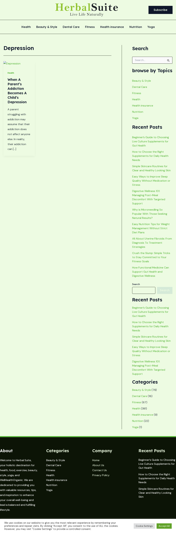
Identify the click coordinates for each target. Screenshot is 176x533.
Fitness (90, 27)
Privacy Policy (100, 475)
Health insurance (112, 27)
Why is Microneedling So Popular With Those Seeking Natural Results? (149, 214)
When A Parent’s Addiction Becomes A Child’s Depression (17, 90)
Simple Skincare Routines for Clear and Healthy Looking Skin (156, 493)
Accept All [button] (164, 526)
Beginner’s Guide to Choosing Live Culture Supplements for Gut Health (150, 141)
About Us (98, 465)
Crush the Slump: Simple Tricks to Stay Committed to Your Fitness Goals (151, 257)
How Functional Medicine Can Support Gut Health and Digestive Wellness (150, 272)
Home (96, 460)
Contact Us (99, 470)
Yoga (151, 27)
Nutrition (135, 27)
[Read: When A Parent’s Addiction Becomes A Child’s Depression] (11, 63)
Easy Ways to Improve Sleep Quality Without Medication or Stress (151, 181)
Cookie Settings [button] (144, 526)
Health (26, 27)
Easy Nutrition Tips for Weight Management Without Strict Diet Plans (151, 228)
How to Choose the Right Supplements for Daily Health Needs (150, 156)
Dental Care (71, 27)
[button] (160, 10)
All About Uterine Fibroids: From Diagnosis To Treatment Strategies (152, 243)
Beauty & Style (46, 27)
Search (136, 284)
